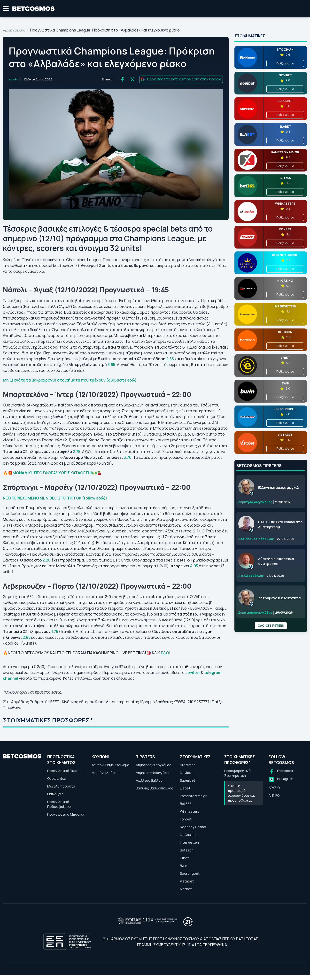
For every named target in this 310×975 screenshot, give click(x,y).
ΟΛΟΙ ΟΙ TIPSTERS (271, 626)
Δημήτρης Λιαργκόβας (153, 765)
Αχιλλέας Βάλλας (149, 780)
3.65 (111, 364)
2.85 (27, 637)
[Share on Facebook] (122, 79)
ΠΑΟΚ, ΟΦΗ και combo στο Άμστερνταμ (280, 524)
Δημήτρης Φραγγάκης (153, 772)
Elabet (185, 788)
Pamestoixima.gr (193, 796)
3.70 (128, 457)
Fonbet (186, 819)
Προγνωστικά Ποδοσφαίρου (59, 804)
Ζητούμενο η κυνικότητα (279, 598)
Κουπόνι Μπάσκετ (106, 772)
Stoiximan (187, 765)
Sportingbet (190, 873)
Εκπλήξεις (55, 794)
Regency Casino (193, 827)
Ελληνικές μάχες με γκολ (278, 487)
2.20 (46, 560)
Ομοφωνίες (56, 778)
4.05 (194, 566)
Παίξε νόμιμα (285, 63)
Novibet (186, 772)
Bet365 (186, 803)
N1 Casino (188, 834)
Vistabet (187, 881)
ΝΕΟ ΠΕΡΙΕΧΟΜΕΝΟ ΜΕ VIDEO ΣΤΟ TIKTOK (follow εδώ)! (55, 498)
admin (13, 79)
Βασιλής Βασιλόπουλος (154, 788)
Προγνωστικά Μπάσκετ (66, 814)
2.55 (170, 358)
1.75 (54, 631)
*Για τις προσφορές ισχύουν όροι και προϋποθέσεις (241, 793)
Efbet (184, 858)
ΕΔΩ (165, 652)
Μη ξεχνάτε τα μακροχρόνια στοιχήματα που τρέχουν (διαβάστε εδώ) (70, 380)
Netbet (186, 889)
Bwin (183, 865)
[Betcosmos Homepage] (33, 8)
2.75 (76, 451)
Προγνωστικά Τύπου (63, 770)
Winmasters (189, 811)
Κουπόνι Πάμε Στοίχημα (110, 765)
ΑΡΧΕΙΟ (274, 787)
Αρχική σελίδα (14, 30)
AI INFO (274, 795)
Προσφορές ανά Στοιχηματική (237, 773)
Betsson (187, 850)
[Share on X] (132, 79)
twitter (194, 672)
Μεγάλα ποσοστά (61, 786)
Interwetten (189, 842)
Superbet (187, 780)
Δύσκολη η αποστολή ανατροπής (276, 561)
